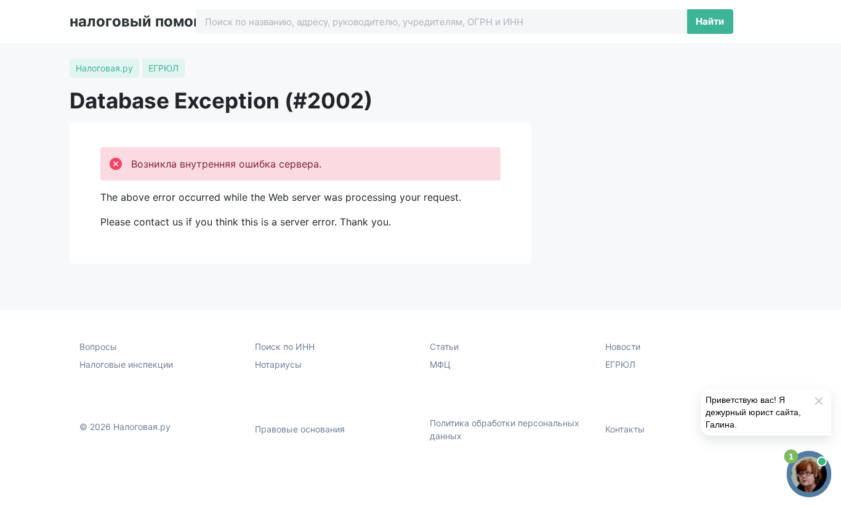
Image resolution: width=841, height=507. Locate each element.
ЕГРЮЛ (620, 364)
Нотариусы (278, 364)
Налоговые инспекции (126, 364)
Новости (622, 346)
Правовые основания (300, 429)
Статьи (444, 346)
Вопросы (98, 346)
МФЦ (440, 364)
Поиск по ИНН (285, 346)
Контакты (625, 429)
